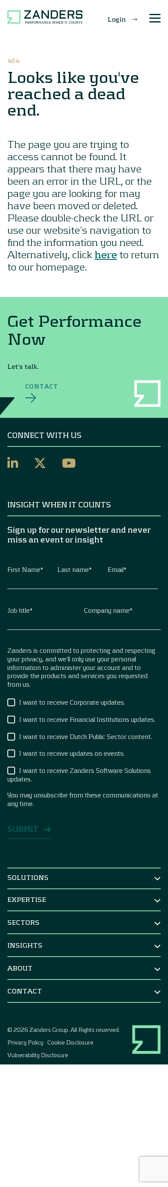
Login (117, 19)
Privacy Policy (25, 1042)
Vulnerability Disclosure (37, 1054)
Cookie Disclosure (70, 1042)
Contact (41, 386)
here (106, 254)
